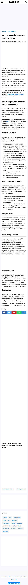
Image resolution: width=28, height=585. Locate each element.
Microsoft (14, 520)
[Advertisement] (15, 55)
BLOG (10, 517)
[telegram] (23, 312)
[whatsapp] (18, 312)
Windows (19, 523)
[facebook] (4, 312)
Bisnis (4, 520)
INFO (9, 520)
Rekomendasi (6, 523)
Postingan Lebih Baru (7, 489)
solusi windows (17, 526)
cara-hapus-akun (7, 526)
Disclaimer (23, 577)
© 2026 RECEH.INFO (14, 583)
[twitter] (9, 312)
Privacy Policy (14, 579)
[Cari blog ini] (26, 2)
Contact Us (4, 577)
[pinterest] (14, 312)
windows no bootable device (15, 94)
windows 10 (6, 528)
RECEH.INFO (14, 2)
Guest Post (17, 577)
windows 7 (13, 528)
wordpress (5, 531)
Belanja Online (17, 517)
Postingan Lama (21, 489)
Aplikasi (5, 517)
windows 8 (20, 528)
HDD (7, 121)
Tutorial (13, 523)
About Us (11, 577)
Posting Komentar (21, 41)
